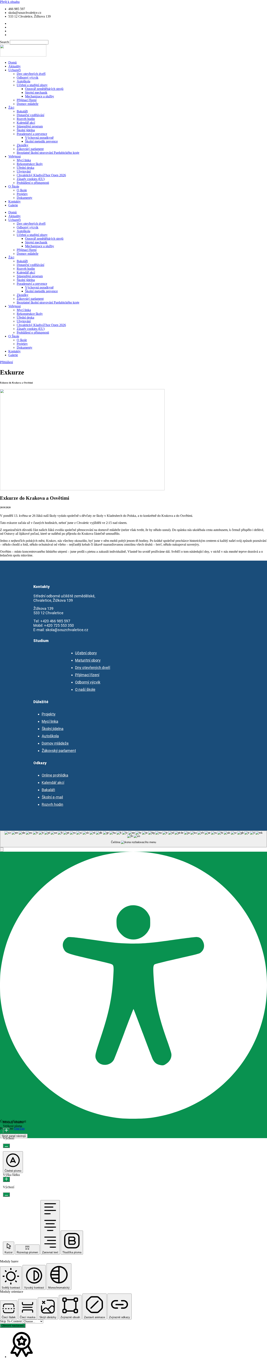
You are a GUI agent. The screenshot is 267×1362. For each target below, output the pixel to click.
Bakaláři (22, 111)
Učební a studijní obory (32, 85)
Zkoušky (22, 145)
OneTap (19, 1128)
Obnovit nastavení (13, 1325)
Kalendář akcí (26, 122)
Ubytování (24, 171)
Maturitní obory (88, 660)
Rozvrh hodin (26, 119)
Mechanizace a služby (39, 96)
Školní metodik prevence (41, 141)
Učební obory (86, 653)
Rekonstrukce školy (30, 164)
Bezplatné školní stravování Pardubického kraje (48, 152)
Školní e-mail (52, 797)
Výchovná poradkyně (39, 137)
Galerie (13, 205)
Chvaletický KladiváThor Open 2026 (41, 175)
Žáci (11, 107)
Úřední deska (25, 167)
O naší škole (85, 689)
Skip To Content (11, 1321)
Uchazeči (14, 70)
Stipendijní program (30, 126)
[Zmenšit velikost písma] (6, 1146)
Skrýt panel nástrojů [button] (14, 1136)
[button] (1, 849)
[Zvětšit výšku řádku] (6, 1179)
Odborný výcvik (27, 77)
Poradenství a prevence (32, 134)
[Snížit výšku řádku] (6, 1194)
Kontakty (14, 201)
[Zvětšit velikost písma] (6, 1130)
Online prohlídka (55, 775)
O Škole (13, 186)
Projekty (22, 194)
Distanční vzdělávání (30, 115)
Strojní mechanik (36, 92)
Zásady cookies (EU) (31, 179)
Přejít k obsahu (10, 2)
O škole (22, 190)
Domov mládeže (27, 104)
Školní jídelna (26, 130)
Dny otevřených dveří (31, 74)
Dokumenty (24, 197)
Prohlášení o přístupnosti (33, 182)
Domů (12, 62)
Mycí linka (24, 160)
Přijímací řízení (27, 100)
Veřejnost (14, 156)
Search (4, 42)
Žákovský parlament (30, 149)
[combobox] (133, 839)
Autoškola (23, 81)
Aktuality (14, 66)
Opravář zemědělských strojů (44, 89)
